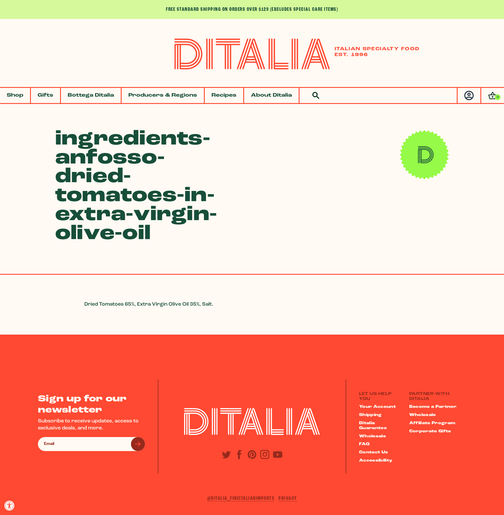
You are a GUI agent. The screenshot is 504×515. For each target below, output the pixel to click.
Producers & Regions (162, 95)
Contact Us (373, 452)
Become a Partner (433, 407)
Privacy (288, 498)
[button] (492, 95)
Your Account (377, 407)
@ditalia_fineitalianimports (241, 498)
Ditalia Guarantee (373, 425)
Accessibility (376, 460)
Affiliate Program (432, 423)
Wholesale (372, 436)
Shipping (370, 415)
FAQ (364, 444)
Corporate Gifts (430, 431)
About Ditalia (271, 95)
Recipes (224, 95)
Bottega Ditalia (91, 95)
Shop (15, 95)
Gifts (45, 95)
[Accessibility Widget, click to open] (9, 505)
